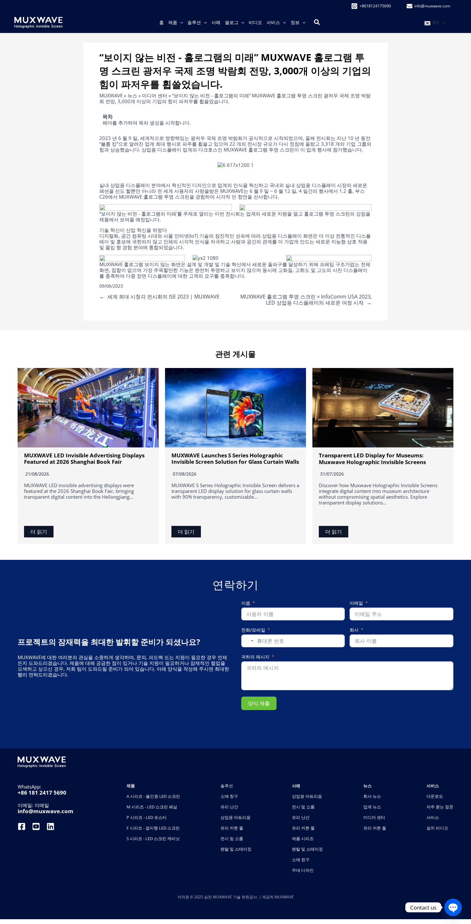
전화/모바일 (253, 630)
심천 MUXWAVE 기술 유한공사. (231, 897)
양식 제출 (259, 703)
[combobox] (248, 641)
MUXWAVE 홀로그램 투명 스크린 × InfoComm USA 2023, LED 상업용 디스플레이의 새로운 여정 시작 (306, 299)
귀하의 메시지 (255, 657)
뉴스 (132, 95)
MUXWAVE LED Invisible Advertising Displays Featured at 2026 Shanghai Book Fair (84, 458)
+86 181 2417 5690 (42, 792)
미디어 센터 (154, 95)
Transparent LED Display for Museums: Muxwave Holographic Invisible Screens (372, 458)
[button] (180, 22)
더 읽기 (38, 531)
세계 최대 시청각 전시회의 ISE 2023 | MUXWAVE (163, 296)
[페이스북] (22, 826)
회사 (354, 630)
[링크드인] (50, 826)
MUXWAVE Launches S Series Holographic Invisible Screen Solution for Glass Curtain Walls (235, 458)
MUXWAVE (111, 95)
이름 (245, 603)
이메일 (356, 603)
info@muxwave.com (45, 811)
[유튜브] (36, 826)
